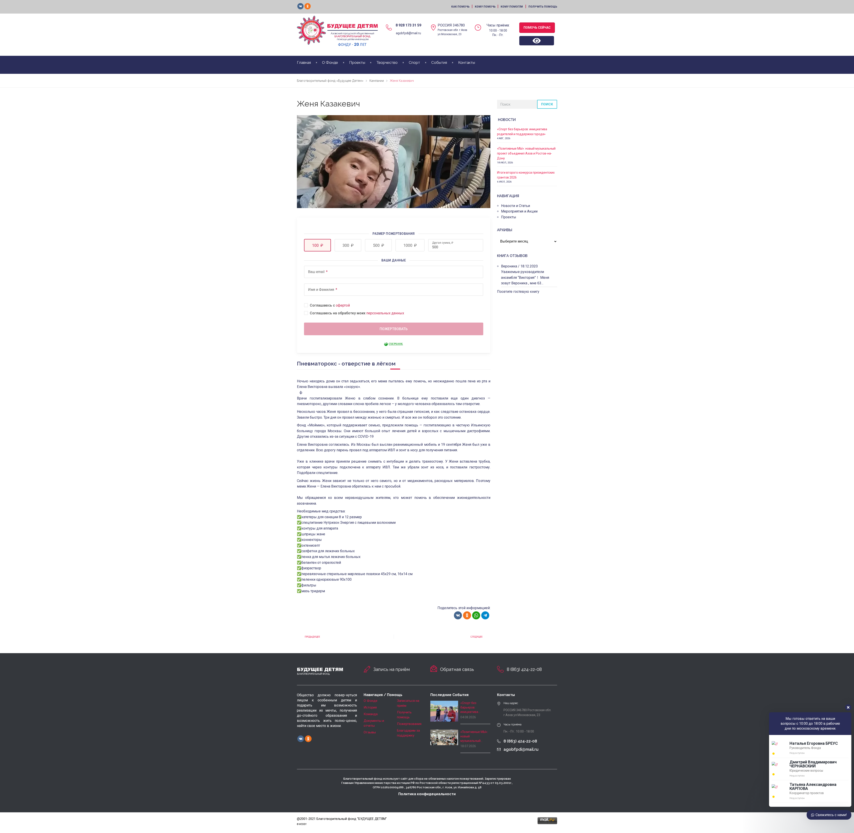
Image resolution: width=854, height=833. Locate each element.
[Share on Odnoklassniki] (467, 615)
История (370, 707)
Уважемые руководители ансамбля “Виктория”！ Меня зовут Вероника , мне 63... (525, 277)
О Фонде (330, 62)
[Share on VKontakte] (458, 615)
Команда (371, 714)
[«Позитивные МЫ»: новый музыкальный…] (444, 737)
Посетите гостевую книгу (518, 291)
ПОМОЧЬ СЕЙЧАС (537, 27)
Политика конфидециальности (427, 794)
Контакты (466, 62)
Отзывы (370, 732)
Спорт (414, 62)
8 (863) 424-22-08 (524, 669)
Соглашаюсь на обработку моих (357, 313)
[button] (317, 245)
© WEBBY (301, 824)
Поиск (547, 104)
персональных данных (385, 313)
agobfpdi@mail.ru (408, 33)
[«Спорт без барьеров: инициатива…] (444, 711)
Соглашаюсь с (330, 305)
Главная (304, 62)
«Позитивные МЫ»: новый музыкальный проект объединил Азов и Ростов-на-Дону (526, 153)
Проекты (357, 62)
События (439, 62)
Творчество (387, 62)
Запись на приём (391, 669)
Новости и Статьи (515, 206)
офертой (343, 305)
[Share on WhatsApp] (476, 615)
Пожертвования (409, 724)
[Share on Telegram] (485, 615)
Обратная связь (457, 669)
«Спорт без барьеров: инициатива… (470, 707)
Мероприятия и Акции (519, 211)
